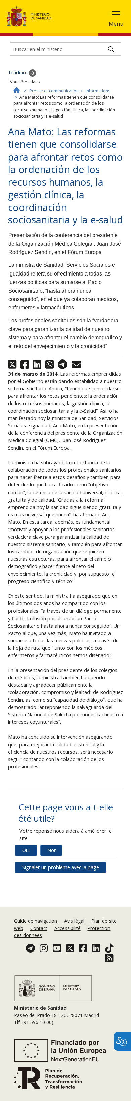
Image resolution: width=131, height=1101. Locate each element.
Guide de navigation (35, 921)
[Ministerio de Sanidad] (31, 16)
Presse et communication (54, 91)
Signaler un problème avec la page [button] (60, 867)
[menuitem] (36, 921)
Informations (98, 91)
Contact (38, 928)
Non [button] (52, 850)
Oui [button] (26, 850)
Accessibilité (67, 928)
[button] (115, 13)
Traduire (18, 72)
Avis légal (74, 921)
